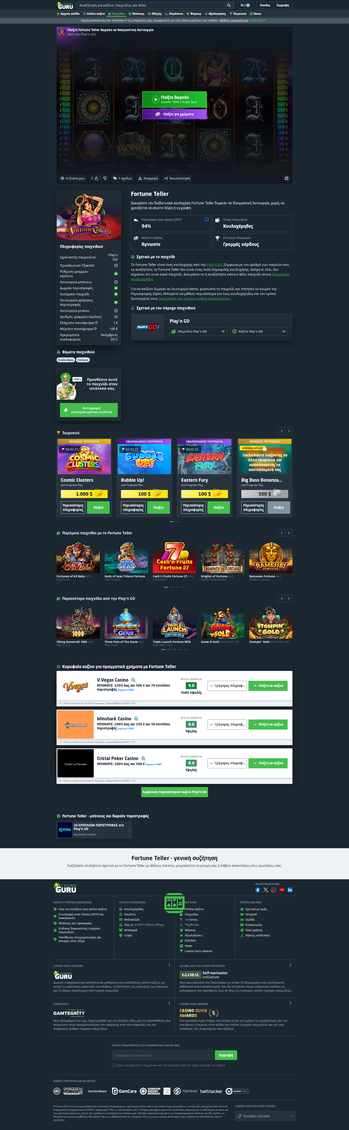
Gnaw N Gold (220, 641)
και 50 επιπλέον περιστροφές (133, 726)
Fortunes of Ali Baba (74, 578)
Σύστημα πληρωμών (237, 238)
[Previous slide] (281, 431)
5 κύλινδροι (66, 360)
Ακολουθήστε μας (267, 884)
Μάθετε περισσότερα (234, 20)
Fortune (83, 360)
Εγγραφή (226, 1055)
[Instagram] (273, 889)
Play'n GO (214, 264)
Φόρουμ (195, 14)
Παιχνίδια (118, 14)
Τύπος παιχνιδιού (235, 219)
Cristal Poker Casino (118, 758)
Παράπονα (176, 14)
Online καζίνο (96, 14)
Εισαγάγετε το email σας (128, 1052)
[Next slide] (288, 431)
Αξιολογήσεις (217, 14)
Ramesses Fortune (265, 578)
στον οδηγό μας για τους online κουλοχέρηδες (194, 298)
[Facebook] (257, 889)
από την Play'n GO (81, 34)
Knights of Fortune (217, 578)
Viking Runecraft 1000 (75, 643)
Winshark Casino (114, 719)
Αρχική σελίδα (70, 14)
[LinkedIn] (290, 889)
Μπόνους (138, 14)
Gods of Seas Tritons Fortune (125, 578)
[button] (177, 178)
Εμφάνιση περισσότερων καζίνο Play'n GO (174, 792)
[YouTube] (282, 889)
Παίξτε (98, 507)
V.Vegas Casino (113, 680)
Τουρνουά (239, 14)
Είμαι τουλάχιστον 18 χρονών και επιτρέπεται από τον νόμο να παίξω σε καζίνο (171, 1065)
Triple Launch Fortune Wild (172, 643)
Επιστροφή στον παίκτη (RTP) (162, 219)
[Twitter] (265, 889)
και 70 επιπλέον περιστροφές (133, 687)
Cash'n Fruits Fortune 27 (173, 578)
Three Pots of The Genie (124, 643)
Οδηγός (157, 14)
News (257, 14)
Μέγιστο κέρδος (152, 238)
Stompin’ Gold (269, 641)
